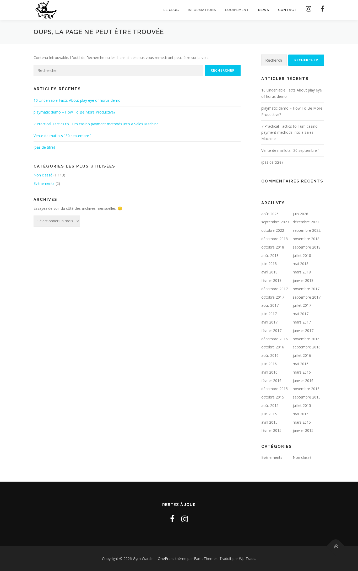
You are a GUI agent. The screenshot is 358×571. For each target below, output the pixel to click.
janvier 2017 (303, 330)
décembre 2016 (274, 338)
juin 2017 (269, 313)
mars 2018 (302, 272)
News (263, 10)
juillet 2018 (302, 255)
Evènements (44, 183)
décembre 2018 (274, 238)
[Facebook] (320, 10)
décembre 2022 (306, 221)
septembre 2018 (307, 247)
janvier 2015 (303, 430)
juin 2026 (300, 213)
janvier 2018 (303, 280)
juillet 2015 (302, 405)
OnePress (166, 558)
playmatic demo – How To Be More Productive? (74, 112)
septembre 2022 (307, 230)
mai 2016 (300, 363)
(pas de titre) (44, 147)
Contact (287, 10)
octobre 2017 (272, 297)
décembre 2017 (274, 288)
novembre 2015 (306, 388)
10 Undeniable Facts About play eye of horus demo (77, 100)
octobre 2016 (272, 346)
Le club (171, 10)
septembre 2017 (307, 297)
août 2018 (270, 255)
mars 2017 (302, 322)
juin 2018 (269, 263)
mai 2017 (300, 313)
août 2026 (270, 213)
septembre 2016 (307, 346)
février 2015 (271, 430)
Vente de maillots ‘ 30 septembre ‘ (62, 135)
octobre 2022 (272, 230)
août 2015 (270, 405)
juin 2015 (269, 413)
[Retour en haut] (336, 546)
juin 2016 (269, 363)
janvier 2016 (303, 380)
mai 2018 (300, 263)
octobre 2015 (272, 397)
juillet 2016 (302, 355)
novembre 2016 (306, 338)
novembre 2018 (306, 238)
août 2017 (270, 305)
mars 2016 (302, 372)
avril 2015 (269, 422)
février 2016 (271, 380)
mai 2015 (300, 413)
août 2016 (270, 355)
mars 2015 (302, 422)
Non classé (43, 175)
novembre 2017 (306, 288)
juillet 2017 (302, 305)
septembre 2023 (275, 221)
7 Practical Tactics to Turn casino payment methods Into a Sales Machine (96, 123)
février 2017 (271, 330)
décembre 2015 (274, 388)
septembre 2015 (307, 397)
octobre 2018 (272, 247)
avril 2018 (269, 272)
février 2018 (271, 280)
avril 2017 (269, 322)
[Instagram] (308, 10)
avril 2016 (269, 372)
